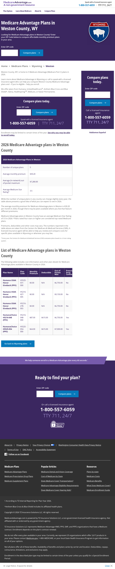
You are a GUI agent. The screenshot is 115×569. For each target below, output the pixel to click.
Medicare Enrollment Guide (98, 490)
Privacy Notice (23, 445)
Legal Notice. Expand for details (19, 566)
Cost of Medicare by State (52, 476)
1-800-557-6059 (87, 5)
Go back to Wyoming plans (15, 343)
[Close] (109, 565)
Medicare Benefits (94, 481)
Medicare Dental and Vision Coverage (57, 472)
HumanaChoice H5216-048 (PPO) (10, 317)
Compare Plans (49, 11)
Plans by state (92, 472)
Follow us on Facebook (19, 454)
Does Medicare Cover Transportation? (57, 481)
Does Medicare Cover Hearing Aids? (56, 490)
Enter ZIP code (7, 47)
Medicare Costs (93, 476)
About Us (8, 445)
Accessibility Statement (46, 449)
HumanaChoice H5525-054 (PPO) (10, 329)
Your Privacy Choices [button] (41, 445)
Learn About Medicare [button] (23, 11)
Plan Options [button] (7, 11)
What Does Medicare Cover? (99, 485)
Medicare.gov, (32, 538)
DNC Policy (27, 449)
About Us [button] (38, 11)
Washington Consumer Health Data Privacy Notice (80, 445)
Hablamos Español (97, 132)
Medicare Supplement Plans (16, 481)
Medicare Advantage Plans (15, 472)
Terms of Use (13, 449)
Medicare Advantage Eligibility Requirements (60, 485)
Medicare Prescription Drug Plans (18, 476)
